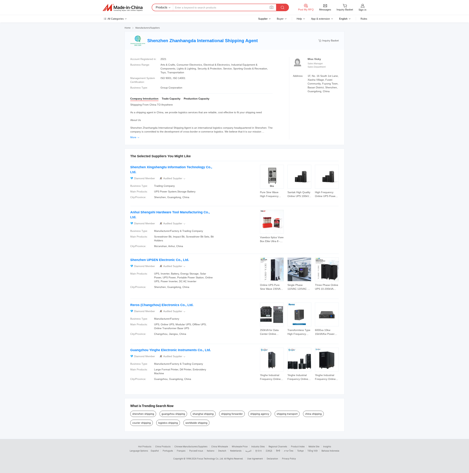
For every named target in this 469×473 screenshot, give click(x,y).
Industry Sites (258, 446)
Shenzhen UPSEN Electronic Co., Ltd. (159, 260)
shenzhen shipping (143, 413)
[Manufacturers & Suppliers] (123, 7)
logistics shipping (168, 422)
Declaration (272, 458)
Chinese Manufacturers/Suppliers (190, 446)
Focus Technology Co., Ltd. (210, 458)
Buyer (280, 18)
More (135, 137)
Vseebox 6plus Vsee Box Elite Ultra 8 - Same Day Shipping (272, 241)
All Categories (116, 18)
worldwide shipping (196, 422)
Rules (364, 18)
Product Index (298, 446)
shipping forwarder (232, 413)
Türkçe (300, 450)
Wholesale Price (240, 446)
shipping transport (287, 413)
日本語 (269, 450)
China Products (163, 446)
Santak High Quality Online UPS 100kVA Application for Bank (299, 196)
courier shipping (141, 422)
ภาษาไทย (288, 450)
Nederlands (235, 450)
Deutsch (222, 450)
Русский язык (196, 450)
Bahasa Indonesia (330, 450)
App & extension (320, 18)
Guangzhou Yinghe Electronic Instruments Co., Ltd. (170, 350)
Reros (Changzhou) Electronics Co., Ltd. (161, 305)
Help (299, 18)
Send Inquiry (272, 194)
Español (155, 450)
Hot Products (144, 446)
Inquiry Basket (328, 40)
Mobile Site (314, 446)
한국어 (258, 450)
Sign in (362, 9)
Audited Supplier (174, 178)
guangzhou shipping (173, 413)
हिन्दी (278, 450)
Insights (327, 446)
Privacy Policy (289, 458)
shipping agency (259, 413)
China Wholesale (219, 446)
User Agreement (255, 458)
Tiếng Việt (312, 450)
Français (181, 450)
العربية (248, 450)
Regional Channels (278, 446)
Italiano (210, 450)
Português (168, 450)
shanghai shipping (203, 413)
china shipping (313, 413)
